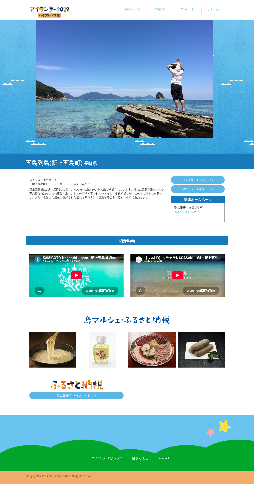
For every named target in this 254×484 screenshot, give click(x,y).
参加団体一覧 (132, 9)
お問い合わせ (139, 458)
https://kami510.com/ (186, 211)
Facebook (164, 458)
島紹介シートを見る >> (197, 189)
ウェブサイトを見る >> (197, 180)
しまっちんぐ (215, 9)
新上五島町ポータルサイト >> (76, 395)
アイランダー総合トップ (107, 458)
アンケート (187, 9)
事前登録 (160, 9)
